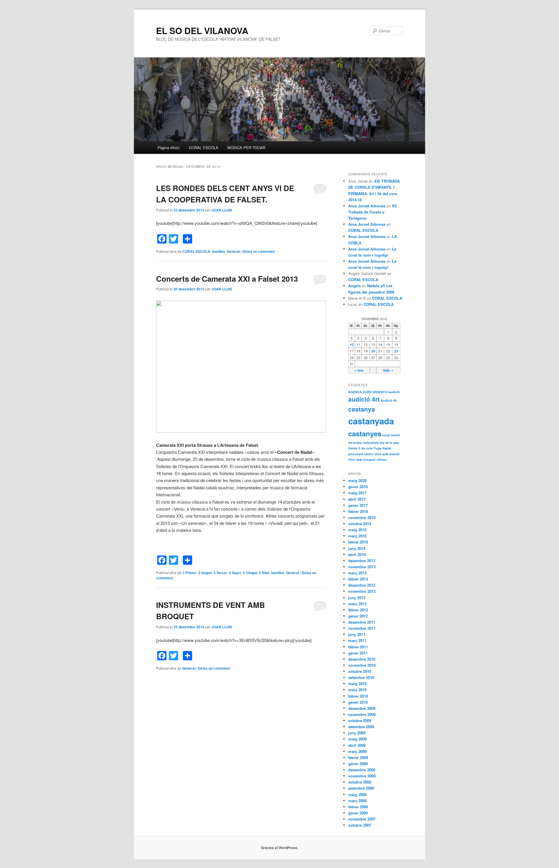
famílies (218, 251)
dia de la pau (389, 442)
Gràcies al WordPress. (279, 847)
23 (396, 351)
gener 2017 (358, 505)
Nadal (386, 448)
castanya (361, 409)
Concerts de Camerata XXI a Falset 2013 (227, 278)
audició (394, 392)
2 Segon (205, 572)
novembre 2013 (362, 566)
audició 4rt (364, 399)
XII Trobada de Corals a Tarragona (372, 212)
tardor (369, 454)
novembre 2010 (362, 665)
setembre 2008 (361, 788)
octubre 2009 (359, 720)
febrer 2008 (358, 806)
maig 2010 (357, 683)
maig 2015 (357, 529)
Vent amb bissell (386, 454)
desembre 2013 (361, 560)
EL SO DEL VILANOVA (202, 30)
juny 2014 (356, 548)
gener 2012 (358, 616)
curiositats (370, 442)
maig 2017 (357, 492)
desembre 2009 (361, 708)
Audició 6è (389, 400)
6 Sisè (264, 572)
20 (373, 351)
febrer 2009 (358, 757)
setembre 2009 (361, 726)
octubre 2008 (359, 782)
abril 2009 (357, 745)
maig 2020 (357, 480)
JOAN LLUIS (221, 210)
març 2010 (357, 689)
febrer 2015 (358, 542)
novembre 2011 (362, 628)
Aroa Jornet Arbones (366, 206)
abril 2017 (357, 499)
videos (381, 459)
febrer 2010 (358, 696)
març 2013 (357, 573)
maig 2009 (357, 739)
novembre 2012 (362, 591)
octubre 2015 (359, 523)
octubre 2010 (359, 671)
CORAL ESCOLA (203, 147)
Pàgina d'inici (169, 147)
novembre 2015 (362, 517)
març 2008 (357, 800)
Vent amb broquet (362, 459)
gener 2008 (358, 813)
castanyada (371, 421)
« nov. (359, 370)
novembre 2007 (362, 819)
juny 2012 (356, 597)
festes (353, 448)
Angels (354, 285)
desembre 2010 (361, 659)
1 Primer (189, 572)
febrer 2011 (358, 647)
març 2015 (357, 536)
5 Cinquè (250, 572)
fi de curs (365, 448)
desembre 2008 (361, 769)
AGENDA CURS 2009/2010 (368, 392)
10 (352, 344)
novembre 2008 (362, 776)
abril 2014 (357, 554)
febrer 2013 (358, 579)
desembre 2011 (361, 622)
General (233, 251)
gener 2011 (358, 653)
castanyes (364, 433)
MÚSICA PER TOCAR (246, 147)
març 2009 (357, 751)
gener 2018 (358, 486)
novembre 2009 (362, 714)
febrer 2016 (358, 511)
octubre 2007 (359, 825)
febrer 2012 (358, 610)
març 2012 (357, 603)
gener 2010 (358, 702)
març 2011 (357, 640)
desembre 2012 (361, 585)
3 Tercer (220, 572)
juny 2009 (356, 732)
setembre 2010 (361, 677)
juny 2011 (356, 634)
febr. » (388, 370)
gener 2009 (358, 763)
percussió (355, 454)
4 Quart (235, 572)
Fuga (377, 448)
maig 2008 (357, 794)
